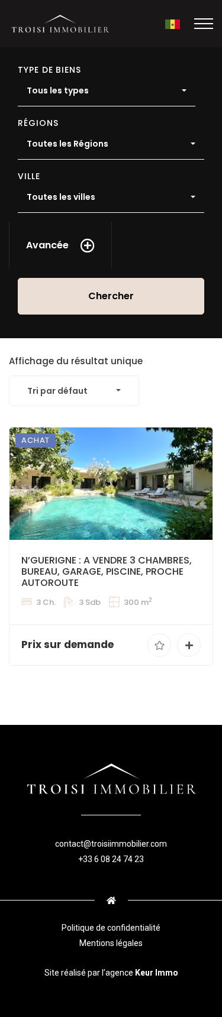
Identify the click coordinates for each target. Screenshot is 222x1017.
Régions (38, 123)
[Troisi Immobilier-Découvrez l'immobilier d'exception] (60, 24)
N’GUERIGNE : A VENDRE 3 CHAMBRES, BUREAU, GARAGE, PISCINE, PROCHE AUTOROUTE (106, 571)
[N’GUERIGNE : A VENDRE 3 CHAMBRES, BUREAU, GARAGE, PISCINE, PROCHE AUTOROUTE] (111, 483)
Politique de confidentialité (111, 927)
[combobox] (106, 91)
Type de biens (49, 70)
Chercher (111, 296)
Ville (29, 176)
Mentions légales (111, 943)
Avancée (47, 245)
